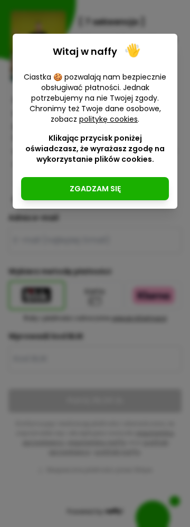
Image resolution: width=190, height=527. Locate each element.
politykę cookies (108, 119)
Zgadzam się (95, 188)
